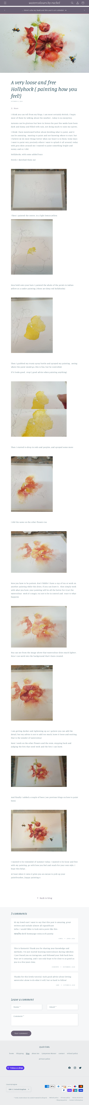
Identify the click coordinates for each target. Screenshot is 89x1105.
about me (35, 1053)
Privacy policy (65, 1097)
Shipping (20, 1053)
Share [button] (16, 108)
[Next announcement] (84, 10)
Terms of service (77, 1097)
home (11, 1053)
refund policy (72, 1053)
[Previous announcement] (4, 10)
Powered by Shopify (40, 1098)
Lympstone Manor (49, 1053)
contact (62, 1053)
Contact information (76, 1100)
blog (27, 1053)
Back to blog (46, 898)
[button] (5, 3)
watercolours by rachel (26, 1098)
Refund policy (53, 1097)
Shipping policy (62, 1100)
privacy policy (44, 1059)
